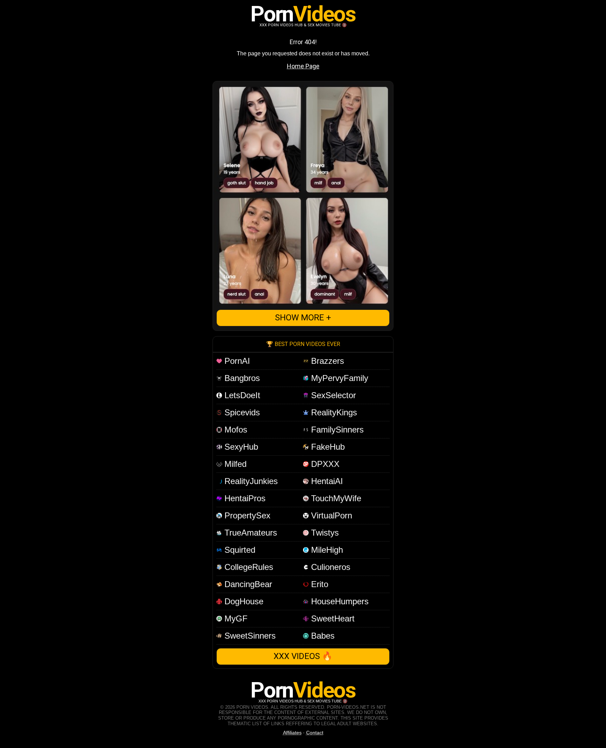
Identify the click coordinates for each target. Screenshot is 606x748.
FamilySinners (336, 429)
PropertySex (246, 515)
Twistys (324, 532)
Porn (302, 14)
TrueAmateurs (249, 532)
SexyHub (240, 446)
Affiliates (292, 732)
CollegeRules (247, 567)
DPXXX (324, 464)
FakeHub (327, 446)
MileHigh (326, 550)
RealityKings (333, 412)
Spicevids (241, 412)
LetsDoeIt (241, 395)
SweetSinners (249, 635)
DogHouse (242, 601)
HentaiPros (243, 498)
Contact (314, 732)
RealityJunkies (250, 481)
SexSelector (332, 395)
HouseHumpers (339, 601)
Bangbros (241, 378)
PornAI (236, 361)
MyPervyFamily (338, 378)
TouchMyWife (335, 498)
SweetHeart (332, 618)
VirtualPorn (330, 515)
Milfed (234, 464)
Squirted (238, 550)
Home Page (303, 66)
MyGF (235, 618)
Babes (322, 635)
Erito (318, 584)
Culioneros (329, 567)
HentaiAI (326, 481)
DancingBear (247, 584)
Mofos (234, 429)
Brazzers (326, 361)
